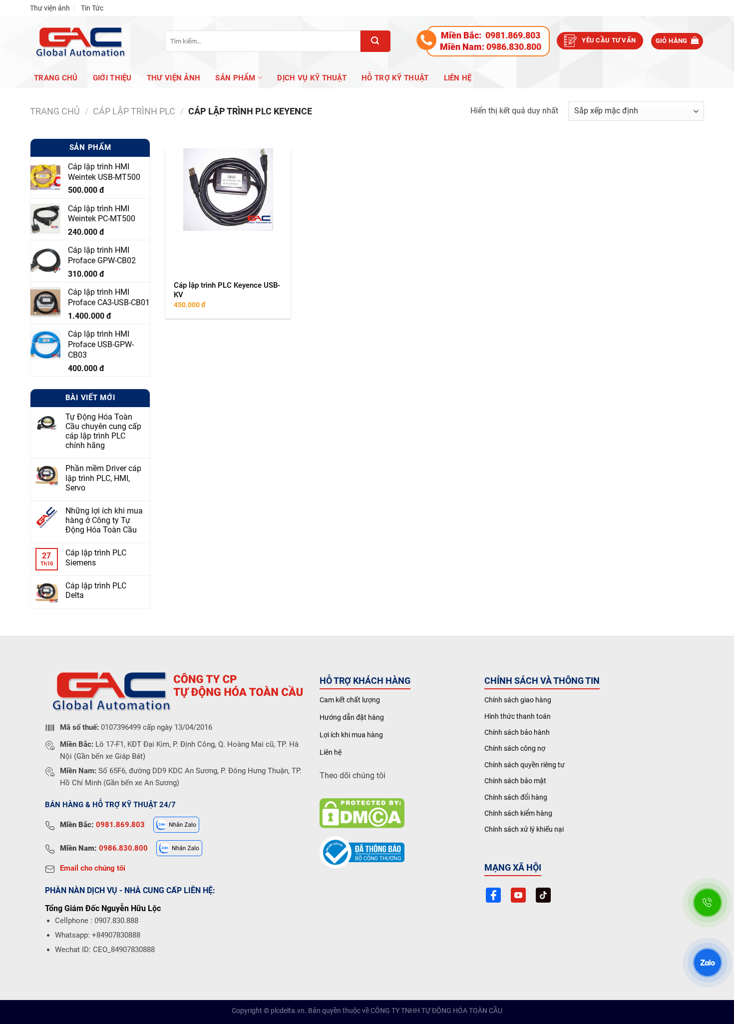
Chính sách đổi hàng (515, 797)
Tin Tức (92, 8)
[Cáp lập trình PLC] (80, 41)
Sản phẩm (235, 77)
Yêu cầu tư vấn (609, 40)
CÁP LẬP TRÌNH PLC (134, 111)
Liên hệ (458, 77)
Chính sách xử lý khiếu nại (524, 829)
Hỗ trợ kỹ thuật (395, 77)
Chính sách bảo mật (515, 781)
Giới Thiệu (112, 77)
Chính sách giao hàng (517, 700)
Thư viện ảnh (50, 8)
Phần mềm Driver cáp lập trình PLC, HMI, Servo (103, 478)
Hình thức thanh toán (517, 716)
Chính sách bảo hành (517, 732)
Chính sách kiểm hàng (518, 813)
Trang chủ (56, 77)
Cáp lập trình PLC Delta (95, 590)
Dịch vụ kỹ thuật (312, 77)
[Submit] (375, 41)
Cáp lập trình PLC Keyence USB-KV (227, 290)
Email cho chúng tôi (92, 868)
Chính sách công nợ (514, 748)
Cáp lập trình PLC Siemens (95, 557)
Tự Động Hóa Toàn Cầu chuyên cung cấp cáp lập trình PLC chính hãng (103, 431)
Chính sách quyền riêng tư (524, 765)
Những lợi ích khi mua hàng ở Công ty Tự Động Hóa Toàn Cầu (104, 520)
